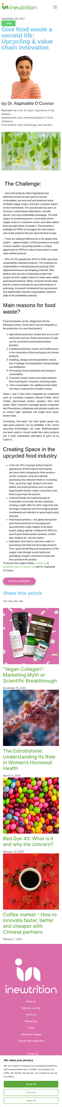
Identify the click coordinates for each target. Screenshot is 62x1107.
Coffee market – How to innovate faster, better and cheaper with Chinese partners (30, 923)
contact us (40, 563)
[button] (55, 7)
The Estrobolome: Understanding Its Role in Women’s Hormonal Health (29, 759)
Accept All (31, 1084)
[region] (31, 1081)
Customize (31, 1092)
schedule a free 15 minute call (19, 567)
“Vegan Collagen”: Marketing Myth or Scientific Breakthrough (30, 675)
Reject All (31, 1100)
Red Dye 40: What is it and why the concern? (28, 841)
